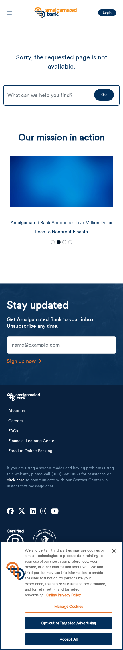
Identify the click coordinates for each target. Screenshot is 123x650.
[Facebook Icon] (10, 511)
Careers (15, 421)
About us (16, 411)
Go (104, 95)
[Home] (55, 10)
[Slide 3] (64, 242)
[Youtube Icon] (55, 511)
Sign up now (21, 361)
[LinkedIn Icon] (33, 511)
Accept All (69, 639)
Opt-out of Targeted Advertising (68, 623)
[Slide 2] (59, 242)
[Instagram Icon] (43, 511)
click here (16, 480)
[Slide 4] (70, 242)
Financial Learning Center (32, 441)
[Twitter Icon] (21, 511)
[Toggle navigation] (9, 13)
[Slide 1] (53, 242)
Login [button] (107, 12)
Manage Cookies (68, 606)
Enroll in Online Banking (30, 451)
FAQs (13, 431)
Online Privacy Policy (63, 595)
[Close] (114, 551)
